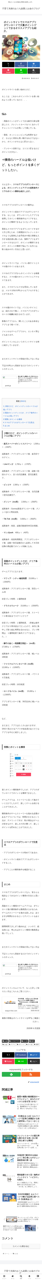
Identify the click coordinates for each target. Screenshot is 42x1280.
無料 (32, 1041)
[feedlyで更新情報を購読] (11, 1074)
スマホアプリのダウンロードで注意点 (18, 422)
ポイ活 (25, 1041)
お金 (5, 1041)
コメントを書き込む (21, 1246)
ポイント (21, 1044)
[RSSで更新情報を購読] (30, 1074)
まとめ (6, 426)
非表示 (23, 401)
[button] (34, 71)
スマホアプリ (15, 1041)
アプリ (13, 1044)
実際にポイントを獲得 (12, 419)
